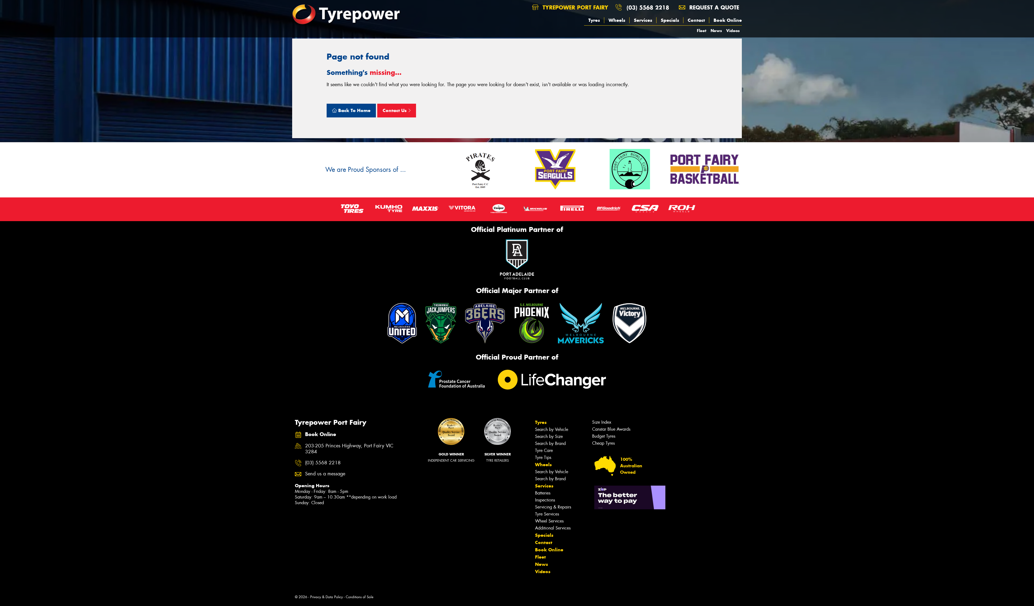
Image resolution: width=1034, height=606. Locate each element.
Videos (733, 30)
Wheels (617, 20)
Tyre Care (544, 450)
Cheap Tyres (603, 443)
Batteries (542, 493)
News (716, 30)
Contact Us (395, 110)
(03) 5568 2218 (648, 7)
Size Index (601, 422)
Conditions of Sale (359, 597)
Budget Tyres (603, 436)
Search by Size (549, 436)
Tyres (594, 20)
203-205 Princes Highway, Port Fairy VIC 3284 (349, 449)
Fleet (701, 30)
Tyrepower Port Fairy (574, 7)
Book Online (728, 20)
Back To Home (354, 110)
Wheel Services (549, 521)
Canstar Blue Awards (611, 429)
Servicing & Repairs (553, 507)
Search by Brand (550, 443)
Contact (696, 20)
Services (643, 20)
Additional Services (553, 528)
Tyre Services (547, 514)
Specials (670, 20)
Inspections (545, 500)
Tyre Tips (543, 457)
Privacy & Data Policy (326, 597)
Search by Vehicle (551, 429)
